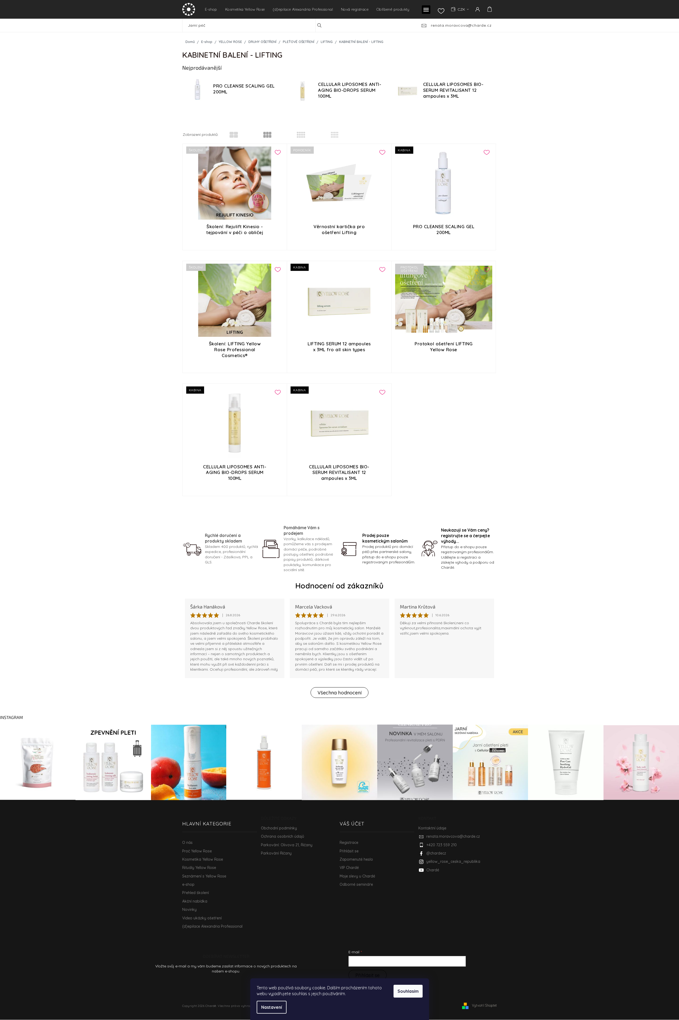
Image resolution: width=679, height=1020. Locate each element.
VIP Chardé (349, 867)
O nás (187, 842)
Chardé (432, 870)
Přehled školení (195, 892)
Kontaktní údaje (432, 828)
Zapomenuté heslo (356, 859)
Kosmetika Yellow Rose (202, 859)
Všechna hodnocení (339, 693)
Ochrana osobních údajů (282, 836)
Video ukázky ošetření (202, 918)
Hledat (323, 25)
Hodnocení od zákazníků (339, 585)
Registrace (349, 842)
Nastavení (271, 1007)
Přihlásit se (349, 851)
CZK (462, 9)
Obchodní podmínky (279, 828)
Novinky (189, 909)
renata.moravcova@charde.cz (453, 836)
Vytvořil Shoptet (484, 1005)
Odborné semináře (356, 884)
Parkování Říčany (276, 853)
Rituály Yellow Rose (199, 867)
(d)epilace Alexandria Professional (212, 926)
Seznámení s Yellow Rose (204, 876)
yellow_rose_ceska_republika (453, 861)
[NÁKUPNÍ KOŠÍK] (489, 9)
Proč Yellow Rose (197, 851)
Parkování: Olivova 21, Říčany (286, 845)
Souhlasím (408, 991)
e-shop (188, 884)
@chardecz (436, 853)
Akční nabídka (194, 901)
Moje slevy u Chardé (357, 876)
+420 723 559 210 (441, 845)
